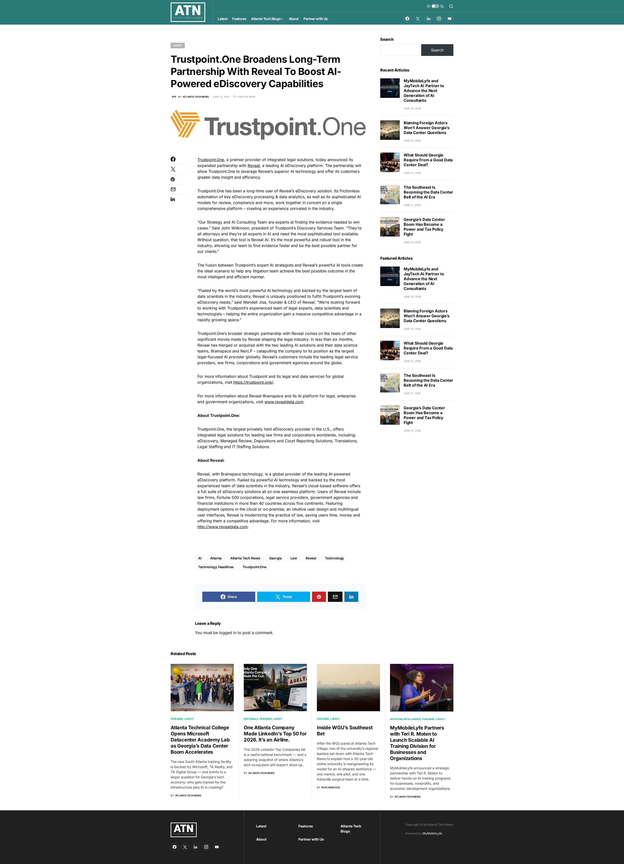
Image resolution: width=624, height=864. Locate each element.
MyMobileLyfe (432, 833)
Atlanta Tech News (245, 558)
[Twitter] (418, 18)
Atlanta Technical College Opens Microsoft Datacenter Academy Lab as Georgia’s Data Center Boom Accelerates (200, 740)
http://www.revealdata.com (222, 526)
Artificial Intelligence (405, 719)
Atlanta (216, 558)
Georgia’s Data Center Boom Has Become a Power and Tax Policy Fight (424, 227)
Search (387, 39)
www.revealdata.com (283, 401)
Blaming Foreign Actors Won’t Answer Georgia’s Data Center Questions (426, 127)
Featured (177, 718)
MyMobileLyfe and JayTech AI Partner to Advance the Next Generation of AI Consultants (424, 90)
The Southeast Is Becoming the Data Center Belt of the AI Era (428, 192)
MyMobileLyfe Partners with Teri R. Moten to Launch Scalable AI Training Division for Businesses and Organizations (417, 743)
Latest (177, 45)
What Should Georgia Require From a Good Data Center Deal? (428, 160)
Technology (334, 558)
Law (294, 558)
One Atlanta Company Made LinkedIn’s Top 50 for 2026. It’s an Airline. (275, 734)
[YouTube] (449, 18)
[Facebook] (407, 18)
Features (323, 718)
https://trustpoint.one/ (253, 382)
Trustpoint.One (210, 159)
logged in (227, 632)
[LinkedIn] (428, 18)
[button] (435, 6)
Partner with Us (311, 839)
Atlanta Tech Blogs (351, 828)
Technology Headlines (216, 567)
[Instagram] (439, 18)
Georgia (275, 558)
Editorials (251, 718)
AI (199, 558)
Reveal (254, 165)
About (261, 839)
